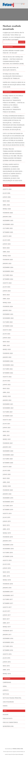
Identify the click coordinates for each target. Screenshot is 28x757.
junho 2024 (6, 291)
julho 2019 (6, 517)
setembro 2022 (8, 373)
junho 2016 (6, 662)
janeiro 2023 (7, 357)
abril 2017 (6, 623)
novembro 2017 (8, 595)
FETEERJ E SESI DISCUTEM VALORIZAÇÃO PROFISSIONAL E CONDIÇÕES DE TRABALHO (12, 76)
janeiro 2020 (7, 494)
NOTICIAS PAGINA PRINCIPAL (12, 698)
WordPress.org (8, 726)
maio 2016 (6, 666)
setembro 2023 (8, 326)
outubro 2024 (8, 275)
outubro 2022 (8, 369)
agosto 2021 (7, 420)
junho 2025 (6, 244)
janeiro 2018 (7, 588)
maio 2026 (6, 201)
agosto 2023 (7, 330)
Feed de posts (7, 718)
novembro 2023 (8, 318)
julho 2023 (6, 334)
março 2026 (7, 209)
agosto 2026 (7, 189)
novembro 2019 (8, 502)
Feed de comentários (10, 722)
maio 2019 (6, 525)
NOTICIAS (6, 694)
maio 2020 (6, 478)
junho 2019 (6, 521)
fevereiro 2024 (8, 306)
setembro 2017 (8, 603)
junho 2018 (6, 568)
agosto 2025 (7, 236)
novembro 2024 (8, 271)
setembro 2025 (8, 232)
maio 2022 (6, 388)
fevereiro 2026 (8, 213)
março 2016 (7, 673)
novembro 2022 (8, 365)
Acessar (5, 714)
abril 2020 (6, 482)
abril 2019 (6, 529)
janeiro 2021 (7, 447)
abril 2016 (6, 670)
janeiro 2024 (7, 310)
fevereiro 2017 (8, 630)
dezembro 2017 (8, 591)
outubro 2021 (8, 412)
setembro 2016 (8, 650)
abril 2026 (6, 205)
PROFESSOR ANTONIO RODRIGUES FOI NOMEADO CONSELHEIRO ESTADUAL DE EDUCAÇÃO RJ (13, 127)
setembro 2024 (8, 279)
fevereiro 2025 (8, 259)
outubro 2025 (8, 228)
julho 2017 (6, 611)
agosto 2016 (7, 654)
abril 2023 (6, 345)
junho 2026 (6, 197)
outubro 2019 (8, 505)
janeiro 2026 (7, 216)
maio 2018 (6, 572)
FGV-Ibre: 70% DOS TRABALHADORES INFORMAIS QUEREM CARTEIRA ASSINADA (13, 158)
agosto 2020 (7, 466)
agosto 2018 (7, 560)
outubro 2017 (8, 599)
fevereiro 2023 (8, 353)
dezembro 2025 (8, 220)
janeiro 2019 (7, 541)
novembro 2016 (8, 642)
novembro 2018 (8, 548)
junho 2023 (6, 338)
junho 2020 (6, 474)
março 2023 (7, 349)
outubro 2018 (8, 552)
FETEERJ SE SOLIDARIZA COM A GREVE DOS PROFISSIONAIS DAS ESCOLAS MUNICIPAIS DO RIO (13, 143)
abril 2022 (6, 392)
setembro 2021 (8, 416)
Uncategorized (8, 702)
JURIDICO (6, 690)
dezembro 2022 (8, 361)
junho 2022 (6, 384)
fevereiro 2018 (8, 584)
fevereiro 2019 (8, 537)
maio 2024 (6, 295)
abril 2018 (6, 576)
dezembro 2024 (8, 267)
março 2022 (7, 396)
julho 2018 (6, 564)
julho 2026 (6, 193)
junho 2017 (6, 615)
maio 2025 (6, 248)
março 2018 (7, 580)
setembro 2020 (8, 463)
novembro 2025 (8, 224)
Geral (5, 686)
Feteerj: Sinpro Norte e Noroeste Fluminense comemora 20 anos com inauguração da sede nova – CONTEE (13, 169)
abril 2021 (6, 435)
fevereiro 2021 (8, 443)
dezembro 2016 (8, 638)
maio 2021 (6, 431)
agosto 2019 (7, 513)
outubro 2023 (8, 322)
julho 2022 (6, 380)
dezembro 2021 (8, 404)
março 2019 (7, 533)
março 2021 (7, 439)
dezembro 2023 (8, 314)
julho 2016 (6, 658)
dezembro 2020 (8, 451)
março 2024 (7, 302)
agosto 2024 (7, 283)
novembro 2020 (8, 455)
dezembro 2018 (8, 545)
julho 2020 (6, 470)
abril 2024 (6, 298)
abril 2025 (6, 252)
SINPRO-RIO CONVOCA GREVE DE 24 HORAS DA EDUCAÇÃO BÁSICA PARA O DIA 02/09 (14, 84)
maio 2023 (6, 341)
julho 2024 (6, 287)
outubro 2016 (8, 646)
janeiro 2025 (7, 263)
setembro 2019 (8, 509)
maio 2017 (6, 619)
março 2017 (7, 627)
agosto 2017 (7, 607)
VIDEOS (5, 706)
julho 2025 (6, 240)
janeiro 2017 (7, 634)
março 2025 (7, 255)
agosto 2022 (7, 377)
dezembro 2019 (8, 498)
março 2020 (7, 486)
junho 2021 (6, 427)
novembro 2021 (8, 408)
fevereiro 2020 (8, 490)
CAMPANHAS (7, 682)
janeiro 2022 (7, 400)
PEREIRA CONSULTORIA (18, 748)
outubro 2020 (8, 459)
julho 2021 (6, 423)
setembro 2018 (8, 556)
